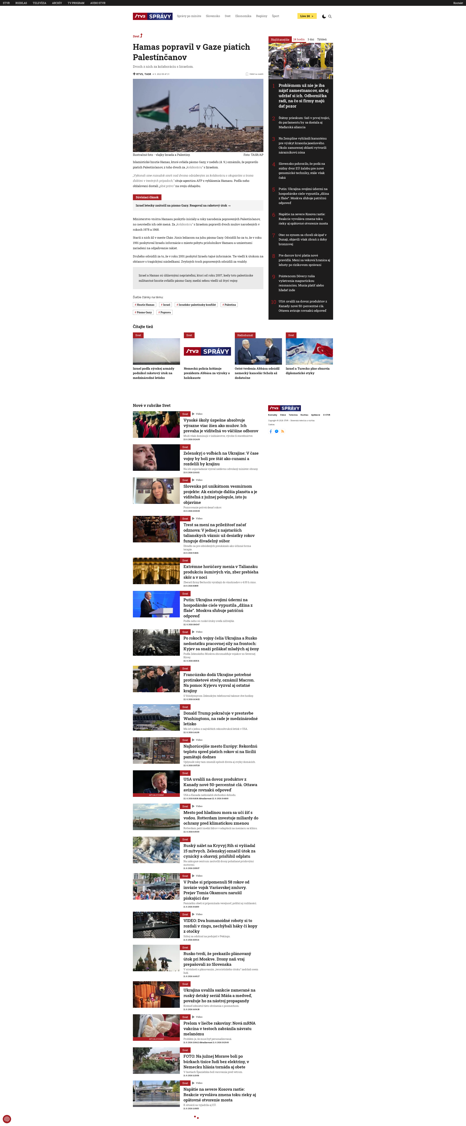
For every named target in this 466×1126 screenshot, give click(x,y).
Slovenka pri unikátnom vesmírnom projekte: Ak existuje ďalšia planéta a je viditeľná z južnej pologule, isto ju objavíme (220, 494)
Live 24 (305, 16)
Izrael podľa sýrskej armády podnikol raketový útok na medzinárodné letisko (153, 373)
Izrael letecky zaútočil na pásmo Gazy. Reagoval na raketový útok (181, 205)
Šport (275, 16)
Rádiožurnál (245, 335)
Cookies (271, 424)
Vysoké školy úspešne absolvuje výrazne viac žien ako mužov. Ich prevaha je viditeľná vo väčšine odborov (220, 425)
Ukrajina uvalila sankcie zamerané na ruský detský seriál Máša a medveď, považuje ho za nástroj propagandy (219, 995)
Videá (283, 415)
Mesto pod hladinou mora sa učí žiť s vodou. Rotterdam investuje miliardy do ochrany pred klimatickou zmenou (220, 818)
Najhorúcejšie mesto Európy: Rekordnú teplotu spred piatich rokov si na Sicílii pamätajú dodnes (220, 751)
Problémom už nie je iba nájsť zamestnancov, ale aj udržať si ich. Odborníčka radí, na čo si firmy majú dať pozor (304, 96)
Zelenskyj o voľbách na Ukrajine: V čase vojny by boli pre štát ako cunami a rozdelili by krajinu (221, 458)
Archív (57, 3)
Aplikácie (315, 415)
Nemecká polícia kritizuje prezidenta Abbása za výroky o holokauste (207, 373)
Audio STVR (97, 3)
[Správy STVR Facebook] (271, 433)
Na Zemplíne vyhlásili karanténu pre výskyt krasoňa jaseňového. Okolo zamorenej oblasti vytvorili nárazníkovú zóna (303, 145)
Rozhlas (21, 3)
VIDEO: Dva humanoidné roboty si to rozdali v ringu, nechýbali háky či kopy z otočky (220, 926)
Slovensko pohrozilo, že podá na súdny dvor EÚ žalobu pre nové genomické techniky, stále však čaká (302, 170)
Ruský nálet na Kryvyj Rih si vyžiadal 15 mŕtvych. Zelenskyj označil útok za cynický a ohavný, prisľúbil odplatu (219, 851)
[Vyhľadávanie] (330, 16)
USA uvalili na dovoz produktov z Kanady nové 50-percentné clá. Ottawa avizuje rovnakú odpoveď (303, 306)
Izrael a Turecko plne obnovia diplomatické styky (308, 370)
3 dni (311, 39)
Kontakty (272, 415)
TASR (147, 74)
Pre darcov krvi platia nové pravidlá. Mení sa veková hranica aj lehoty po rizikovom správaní (304, 260)
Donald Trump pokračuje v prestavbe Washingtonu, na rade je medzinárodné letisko (220, 718)
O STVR (326, 415)
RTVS (139, 74)
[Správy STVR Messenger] (277, 433)
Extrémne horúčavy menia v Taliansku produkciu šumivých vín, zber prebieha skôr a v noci (220, 572)
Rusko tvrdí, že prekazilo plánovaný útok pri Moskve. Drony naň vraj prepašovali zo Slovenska (217, 959)
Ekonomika (243, 16)
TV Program (76, 3)
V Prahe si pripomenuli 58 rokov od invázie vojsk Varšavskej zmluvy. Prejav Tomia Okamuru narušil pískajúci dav (216, 890)
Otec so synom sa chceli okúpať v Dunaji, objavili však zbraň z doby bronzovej (303, 239)
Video (199, 413)
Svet (228, 16)
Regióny (261, 16)
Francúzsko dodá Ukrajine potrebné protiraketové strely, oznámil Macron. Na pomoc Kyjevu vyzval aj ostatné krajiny (219, 682)
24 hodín (299, 39)
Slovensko (213, 16)
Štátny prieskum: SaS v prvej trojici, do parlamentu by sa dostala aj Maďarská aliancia (304, 122)
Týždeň (322, 39)
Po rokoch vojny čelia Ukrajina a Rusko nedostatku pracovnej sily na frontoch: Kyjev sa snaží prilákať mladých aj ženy (221, 643)
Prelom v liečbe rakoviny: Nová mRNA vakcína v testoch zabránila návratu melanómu (219, 1028)
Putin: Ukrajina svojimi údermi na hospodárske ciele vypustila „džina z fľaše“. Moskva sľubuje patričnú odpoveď (304, 196)
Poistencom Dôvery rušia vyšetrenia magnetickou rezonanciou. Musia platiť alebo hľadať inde (301, 283)
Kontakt (458, 3)
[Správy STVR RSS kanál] (282, 433)
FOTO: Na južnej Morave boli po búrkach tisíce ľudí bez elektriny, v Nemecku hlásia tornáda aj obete (216, 1062)
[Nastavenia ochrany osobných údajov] (7, 1119)
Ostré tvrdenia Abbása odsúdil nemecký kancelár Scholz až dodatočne (257, 373)
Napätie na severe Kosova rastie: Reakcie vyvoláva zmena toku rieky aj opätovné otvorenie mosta (303, 218)
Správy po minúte (189, 16)
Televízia (39, 3)
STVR (6, 3)
